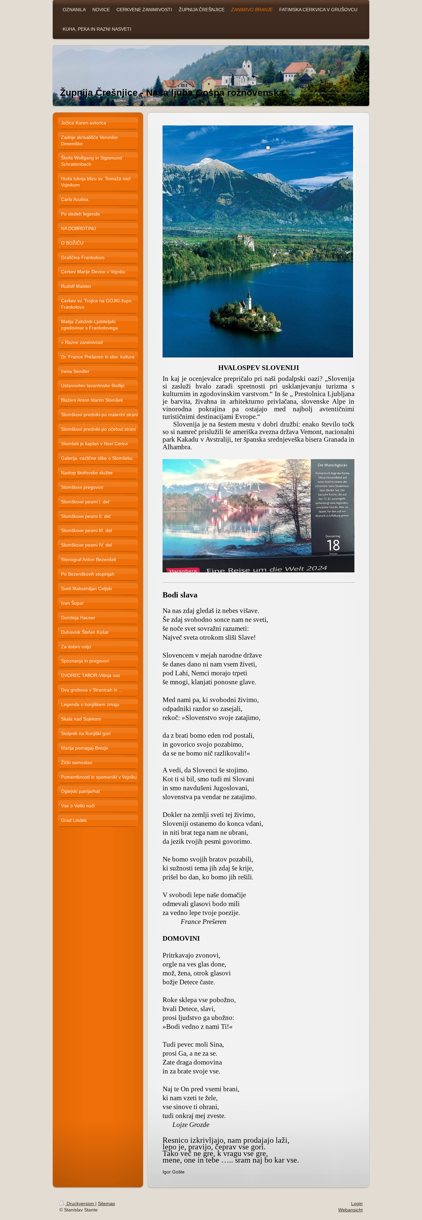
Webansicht (350, 1209)
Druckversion (80, 1203)
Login (357, 1203)
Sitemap (106, 1203)
